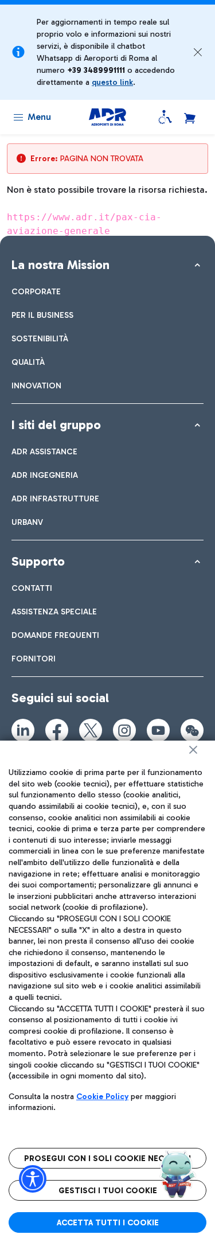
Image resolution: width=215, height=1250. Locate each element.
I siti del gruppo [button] (56, 425)
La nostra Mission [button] (60, 264)
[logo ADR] (107, 117)
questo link (112, 82)
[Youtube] (158, 730)
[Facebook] (56, 730)
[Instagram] (124, 730)
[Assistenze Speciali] (165, 117)
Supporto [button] (38, 561)
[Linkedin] (22, 730)
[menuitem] (36, 292)
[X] (90, 730)
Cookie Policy (102, 1096)
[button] (198, 52)
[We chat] (192, 730)
